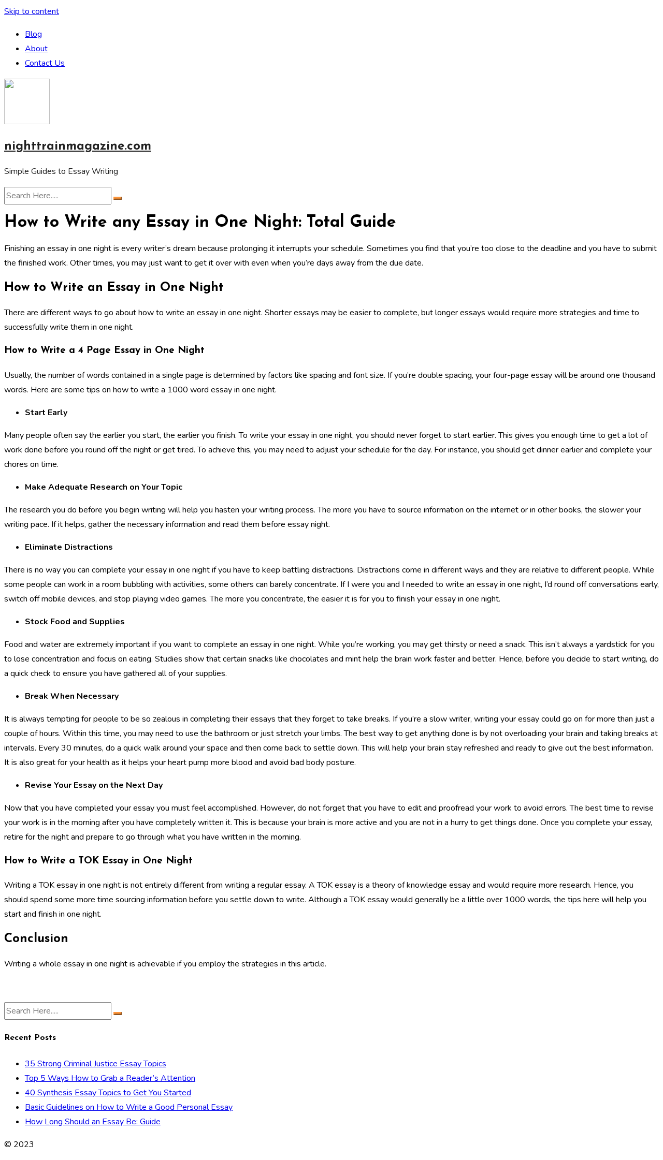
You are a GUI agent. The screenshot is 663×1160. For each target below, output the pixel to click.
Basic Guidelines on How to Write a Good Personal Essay (129, 1107)
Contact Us (45, 63)
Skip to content (31, 11)
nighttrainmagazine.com (77, 146)
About (36, 48)
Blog (33, 34)
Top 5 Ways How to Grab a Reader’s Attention (110, 1078)
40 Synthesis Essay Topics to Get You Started (108, 1092)
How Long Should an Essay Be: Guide (93, 1121)
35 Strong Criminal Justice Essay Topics (95, 1063)
